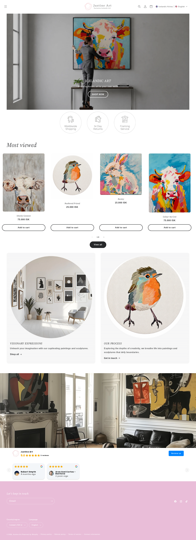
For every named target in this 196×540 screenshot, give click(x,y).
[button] (6, 6)
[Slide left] (92, 237)
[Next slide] (187, 470)
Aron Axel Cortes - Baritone (65, 473)
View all (98, 244)
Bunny (121, 199)
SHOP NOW (98, 94)
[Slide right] (104, 237)
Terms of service (74, 534)
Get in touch (110, 358)
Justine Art (27, 451)
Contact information (92, 534)
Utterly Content (24, 216)
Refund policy (60, 534)
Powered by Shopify (30, 534)
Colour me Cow (170, 217)
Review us (176, 453)
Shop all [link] (14, 354)
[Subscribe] (52, 501)
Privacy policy (46, 534)
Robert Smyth (28, 472)
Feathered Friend (72, 203)
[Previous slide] (9, 470)
